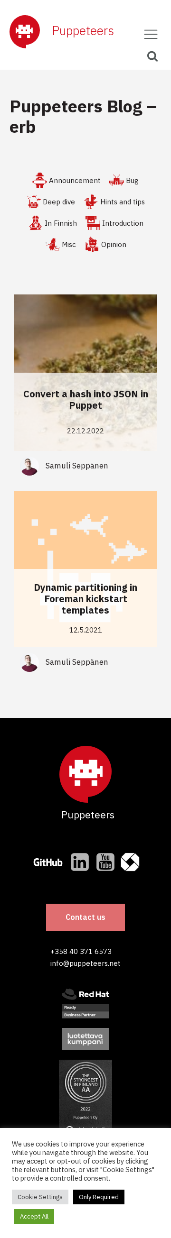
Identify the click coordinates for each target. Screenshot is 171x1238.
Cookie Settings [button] (40, 1197)
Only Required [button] (99, 1197)
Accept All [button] (34, 1216)
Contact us (85, 917)
